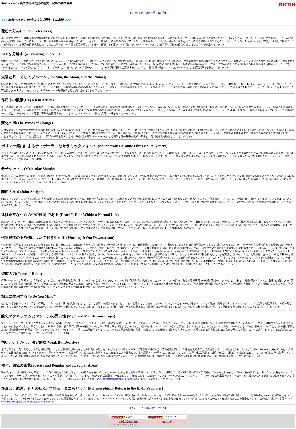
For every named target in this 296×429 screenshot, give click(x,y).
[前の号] (151, 12)
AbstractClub (170, 416)
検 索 (167, 421)
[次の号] (161, 12)
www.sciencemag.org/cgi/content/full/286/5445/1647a (123, 378)
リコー (128, 416)
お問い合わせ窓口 (129, 421)
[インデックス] (138, 12)
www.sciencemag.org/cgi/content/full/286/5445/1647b (27, 401)
